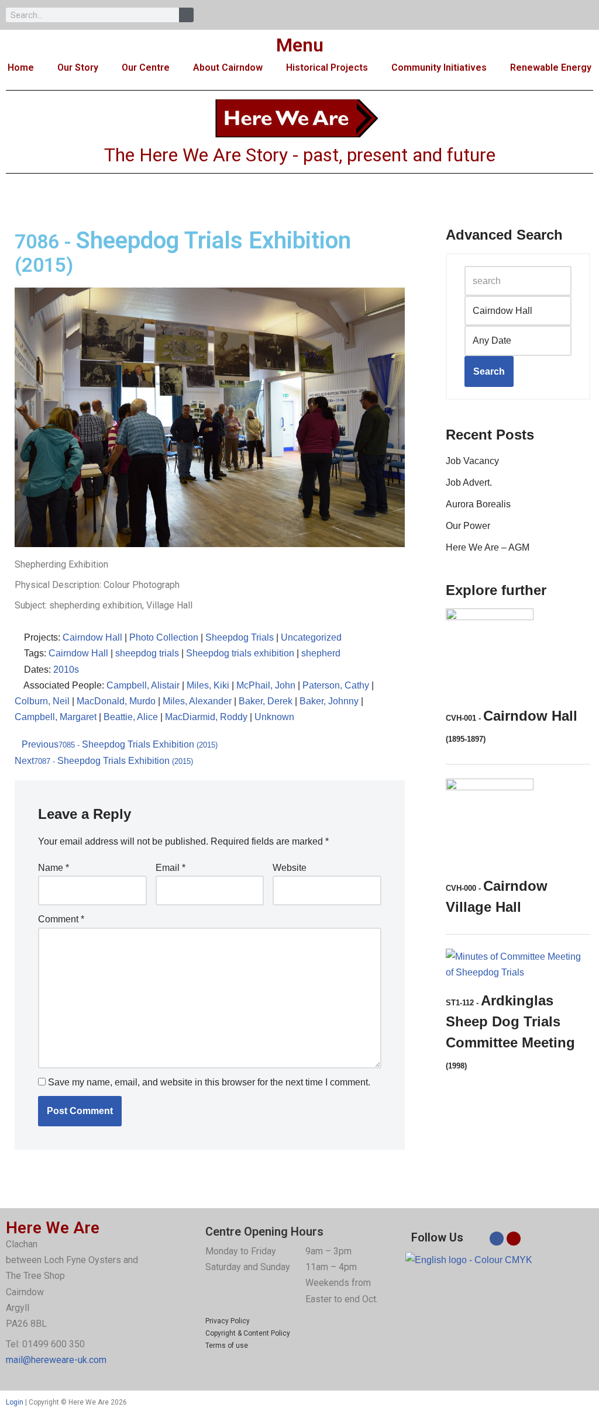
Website (290, 868)
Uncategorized (311, 637)
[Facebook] (497, 1239)
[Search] (186, 15)
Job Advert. (469, 482)
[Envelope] (514, 1239)
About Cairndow (228, 67)
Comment (61, 919)
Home (21, 67)
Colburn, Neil (42, 701)
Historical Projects (327, 67)
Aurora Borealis (478, 504)
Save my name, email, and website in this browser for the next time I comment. (209, 1082)
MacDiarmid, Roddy (206, 717)
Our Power (468, 526)
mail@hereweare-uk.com (56, 1359)
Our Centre (146, 67)
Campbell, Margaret (56, 717)
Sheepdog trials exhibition (240, 653)
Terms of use (226, 1345)
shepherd (320, 653)
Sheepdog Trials (239, 637)
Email (170, 868)
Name (53, 868)
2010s (66, 670)
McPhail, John (265, 685)
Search (489, 371)
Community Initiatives (439, 67)
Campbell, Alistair (143, 685)
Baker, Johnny (329, 701)
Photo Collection (163, 637)
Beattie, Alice (131, 717)
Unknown (274, 717)
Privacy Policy (227, 1321)
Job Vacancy (472, 461)
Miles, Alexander (197, 701)
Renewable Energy (550, 67)
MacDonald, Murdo (116, 701)
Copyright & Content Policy (247, 1333)
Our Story (77, 67)
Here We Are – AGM (487, 547)
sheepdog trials (147, 653)
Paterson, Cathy (335, 685)
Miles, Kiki (208, 685)
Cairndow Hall (92, 637)
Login (14, 1402)
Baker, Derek (265, 701)
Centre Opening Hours (264, 1232)
